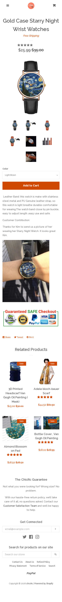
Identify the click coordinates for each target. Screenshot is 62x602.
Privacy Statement (18, 566)
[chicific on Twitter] (25, 537)
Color (5, 169)
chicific (29, 583)
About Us (29, 562)
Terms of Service (38, 566)
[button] (25, 45)
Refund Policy (43, 562)
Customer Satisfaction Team (20, 505)
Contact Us (17, 562)
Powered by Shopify (43, 583)
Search (52, 566)
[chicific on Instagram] (37, 537)
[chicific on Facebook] (31, 537)
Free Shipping (31, 35)
